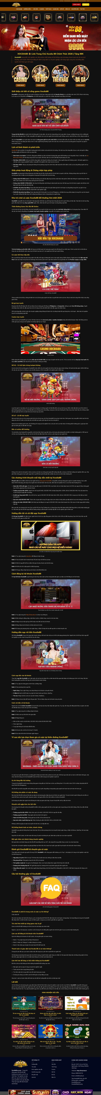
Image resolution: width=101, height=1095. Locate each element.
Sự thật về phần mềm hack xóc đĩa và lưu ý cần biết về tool (77, 1042)
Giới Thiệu (61, 0)
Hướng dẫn (34, 1064)
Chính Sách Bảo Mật (67, 0)
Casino (42, 9)
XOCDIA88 (19, 9)
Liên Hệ (88, 0)
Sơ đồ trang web (36, 1072)
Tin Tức (82, 9)
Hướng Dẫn (27, 9)
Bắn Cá (68, 9)
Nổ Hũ (62, 9)
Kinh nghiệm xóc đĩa (37, 1069)
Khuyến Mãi (75, 9)
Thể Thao (48, 9)
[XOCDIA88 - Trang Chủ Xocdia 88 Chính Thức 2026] (19, 4)
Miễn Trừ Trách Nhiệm (82, 0)
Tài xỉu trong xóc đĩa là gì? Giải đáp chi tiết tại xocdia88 (24, 1014)
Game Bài (55, 9)
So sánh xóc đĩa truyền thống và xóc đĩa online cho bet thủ (24, 1042)
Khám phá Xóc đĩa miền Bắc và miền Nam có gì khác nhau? (50, 1014)
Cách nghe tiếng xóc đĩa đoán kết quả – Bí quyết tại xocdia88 (77, 1014)
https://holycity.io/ (82, 1070)
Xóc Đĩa (35, 9)
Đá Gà (53, 1074)
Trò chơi (34, 1067)
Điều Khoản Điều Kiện (74, 0)
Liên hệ (34, 1077)
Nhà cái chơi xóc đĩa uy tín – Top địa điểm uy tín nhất (50, 1042)
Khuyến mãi (35, 1074)
